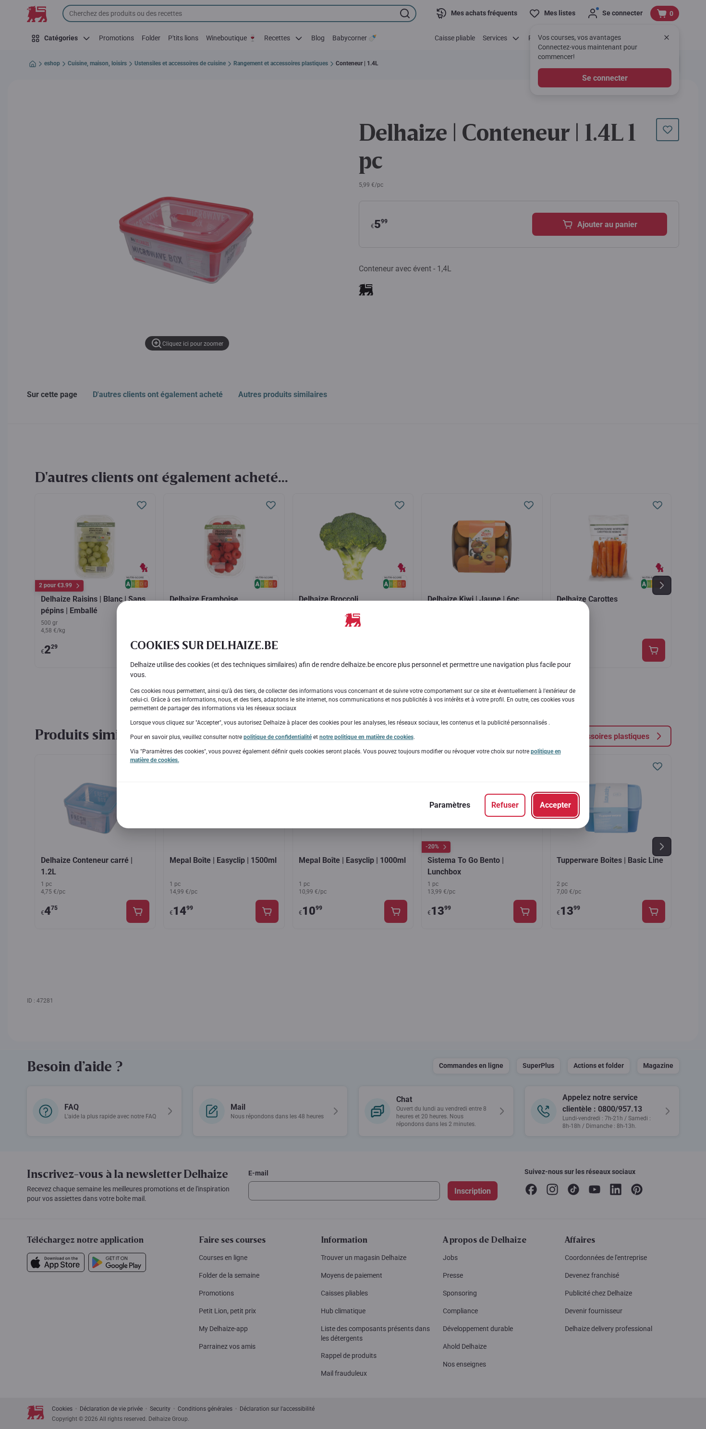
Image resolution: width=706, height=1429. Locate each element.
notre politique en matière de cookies (366, 737)
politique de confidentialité (277, 737)
